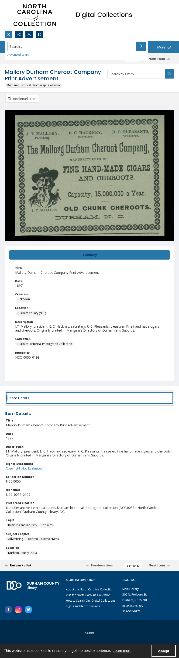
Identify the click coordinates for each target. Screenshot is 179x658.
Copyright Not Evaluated (24, 468)
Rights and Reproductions (83, 606)
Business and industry (22, 525)
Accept (163, 651)
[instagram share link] (18, 609)
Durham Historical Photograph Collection (34, 85)
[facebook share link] (8, 609)
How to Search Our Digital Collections (90, 601)
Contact (89, 632)
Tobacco (47, 525)
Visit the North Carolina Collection (88, 595)
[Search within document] (169, 74)
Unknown (23, 299)
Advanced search (18, 55)
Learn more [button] (122, 651)
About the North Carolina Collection (89, 589)
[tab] (89, 254)
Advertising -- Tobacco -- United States (33, 539)
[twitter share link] (28, 609)
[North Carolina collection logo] (74, 15)
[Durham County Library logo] (33, 585)
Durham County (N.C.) (31, 313)
